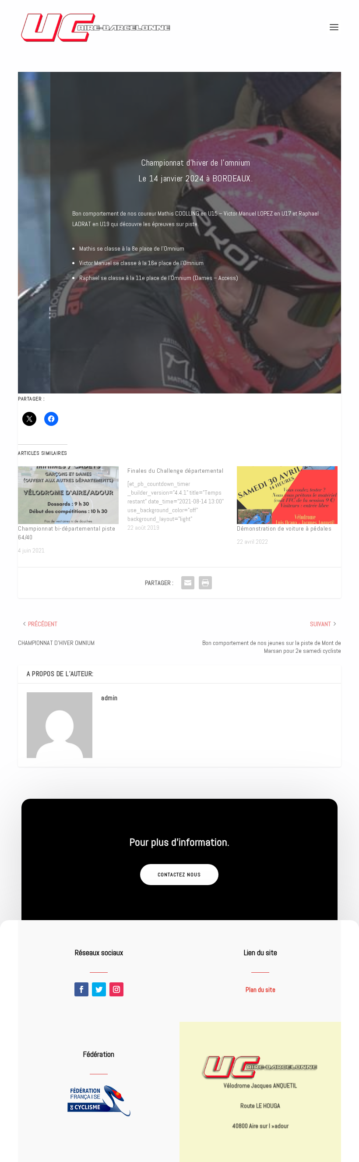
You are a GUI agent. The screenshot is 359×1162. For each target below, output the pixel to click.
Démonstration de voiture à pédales (284, 528)
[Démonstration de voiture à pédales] (287, 495)
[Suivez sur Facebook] (81, 989)
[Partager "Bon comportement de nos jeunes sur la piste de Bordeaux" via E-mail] (188, 583)
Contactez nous (179, 874)
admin (109, 697)
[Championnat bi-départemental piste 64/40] (68, 495)
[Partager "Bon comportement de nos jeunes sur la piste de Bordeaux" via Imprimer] (205, 583)
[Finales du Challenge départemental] (182, 499)
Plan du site (260, 989)
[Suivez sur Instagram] (116, 989)
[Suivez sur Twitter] (99, 989)
